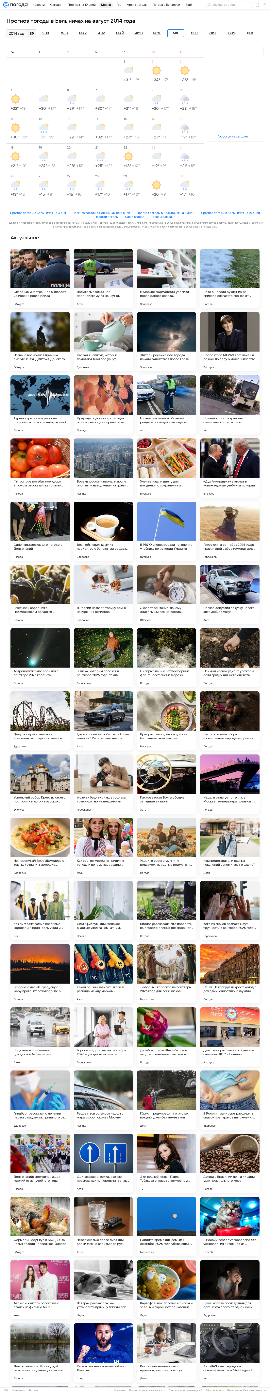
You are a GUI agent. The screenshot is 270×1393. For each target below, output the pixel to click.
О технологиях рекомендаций (185, 1390)
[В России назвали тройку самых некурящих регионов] (103, 594)
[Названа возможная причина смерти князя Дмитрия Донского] (40, 341)
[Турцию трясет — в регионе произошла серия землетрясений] (40, 405)
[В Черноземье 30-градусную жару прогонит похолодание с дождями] (40, 973)
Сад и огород (134, 217)
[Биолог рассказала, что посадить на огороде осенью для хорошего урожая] (166, 910)
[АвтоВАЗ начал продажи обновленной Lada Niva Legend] (230, 1353)
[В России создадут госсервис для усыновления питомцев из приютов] (230, 1226)
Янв (45, 33)
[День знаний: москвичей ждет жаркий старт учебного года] (40, 1163)
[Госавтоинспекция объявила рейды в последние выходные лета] (166, 405)
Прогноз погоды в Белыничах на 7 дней (165, 213)
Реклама (33, 1390)
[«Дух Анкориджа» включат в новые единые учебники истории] (230, 468)
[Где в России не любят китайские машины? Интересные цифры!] (103, 721)
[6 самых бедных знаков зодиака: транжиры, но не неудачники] (103, 784)
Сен (194, 33)
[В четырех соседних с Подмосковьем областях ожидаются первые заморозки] (40, 594)
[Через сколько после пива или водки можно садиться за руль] (103, 1226)
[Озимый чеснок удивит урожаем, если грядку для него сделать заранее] (230, 657)
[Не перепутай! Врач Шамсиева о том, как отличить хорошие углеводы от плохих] (40, 847)
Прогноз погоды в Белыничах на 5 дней (101, 213)
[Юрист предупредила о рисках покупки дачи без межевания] (166, 1100)
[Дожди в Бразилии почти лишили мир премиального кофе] (230, 1163)
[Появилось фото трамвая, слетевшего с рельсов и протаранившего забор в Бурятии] (230, 405)
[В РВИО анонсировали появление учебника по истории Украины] (166, 531)
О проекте (120, 1390)
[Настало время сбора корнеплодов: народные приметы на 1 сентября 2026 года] (230, 721)
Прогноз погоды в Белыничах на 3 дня (38, 213)
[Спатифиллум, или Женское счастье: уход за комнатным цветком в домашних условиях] (103, 910)
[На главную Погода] (18, 4)
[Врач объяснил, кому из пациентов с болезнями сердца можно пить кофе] (103, 531)
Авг (176, 33)
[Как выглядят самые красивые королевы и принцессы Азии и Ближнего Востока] (40, 910)
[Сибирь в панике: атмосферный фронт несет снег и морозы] (166, 657)
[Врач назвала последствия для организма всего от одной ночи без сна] (230, 1289)
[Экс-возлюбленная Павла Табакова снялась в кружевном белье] (166, 1163)
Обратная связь (215, 1390)
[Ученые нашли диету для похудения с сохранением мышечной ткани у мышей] (166, 468)
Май (120, 33)
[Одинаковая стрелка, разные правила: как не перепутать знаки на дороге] (103, 1163)
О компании (18, 1390)
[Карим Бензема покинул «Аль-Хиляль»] (103, 1353)
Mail (6, 1390)
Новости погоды (106, 217)
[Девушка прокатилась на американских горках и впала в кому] (40, 721)
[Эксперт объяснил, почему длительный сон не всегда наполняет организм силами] (166, 594)
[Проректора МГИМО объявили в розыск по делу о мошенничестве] (230, 341)
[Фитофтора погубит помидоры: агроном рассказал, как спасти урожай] (40, 468)
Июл (157, 33)
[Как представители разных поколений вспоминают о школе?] (230, 847)
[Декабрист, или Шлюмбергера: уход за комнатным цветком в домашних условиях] (166, 1037)
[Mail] (6, 4)
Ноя (231, 33)
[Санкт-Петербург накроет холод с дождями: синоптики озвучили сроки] (230, 973)
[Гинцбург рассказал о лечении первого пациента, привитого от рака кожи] (40, 1100)
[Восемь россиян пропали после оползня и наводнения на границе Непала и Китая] (103, 468)
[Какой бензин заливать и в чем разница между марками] (103, 973)
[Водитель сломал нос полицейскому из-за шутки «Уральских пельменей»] (103, 278)
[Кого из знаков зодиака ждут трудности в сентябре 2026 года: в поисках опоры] (230, 910)
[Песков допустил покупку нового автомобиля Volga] (230, 594)
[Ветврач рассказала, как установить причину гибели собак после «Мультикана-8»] (103, 1289)
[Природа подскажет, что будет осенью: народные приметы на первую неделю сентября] (103, 405)
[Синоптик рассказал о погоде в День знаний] (40, 531)
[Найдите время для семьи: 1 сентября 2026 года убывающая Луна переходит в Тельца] (166, 1226)
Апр (101, 33)
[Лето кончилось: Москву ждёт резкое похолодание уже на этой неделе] (40, 1353)
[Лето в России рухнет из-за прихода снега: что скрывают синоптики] (230, 278)
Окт (212, 33)
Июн (138, 33)
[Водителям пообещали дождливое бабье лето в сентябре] (40, 1037)
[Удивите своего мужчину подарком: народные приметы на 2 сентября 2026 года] (166, 847)
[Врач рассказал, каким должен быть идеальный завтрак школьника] (166, 721)
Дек (250, 33)
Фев (64, 33)
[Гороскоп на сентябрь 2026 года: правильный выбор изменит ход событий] (230, 531)
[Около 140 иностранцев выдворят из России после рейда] (40, 278)
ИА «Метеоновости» (254, 1390)
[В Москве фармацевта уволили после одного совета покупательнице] (166, 278)
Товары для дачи (163, 217)
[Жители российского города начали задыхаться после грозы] (166, 341)
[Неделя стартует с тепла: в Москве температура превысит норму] (230, 784)
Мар (83, 33)
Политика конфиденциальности (147, 1390)
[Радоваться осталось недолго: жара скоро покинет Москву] (103, 1100)
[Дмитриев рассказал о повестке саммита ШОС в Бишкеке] (230, 1037)
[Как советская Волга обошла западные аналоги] (166, 784)
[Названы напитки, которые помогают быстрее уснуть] (103, 341)
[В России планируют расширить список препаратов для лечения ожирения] (230, 1100)
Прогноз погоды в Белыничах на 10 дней (230, 213)
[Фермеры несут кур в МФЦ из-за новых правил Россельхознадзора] (40, 1226)
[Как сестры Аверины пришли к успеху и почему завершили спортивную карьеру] (103, 847)
